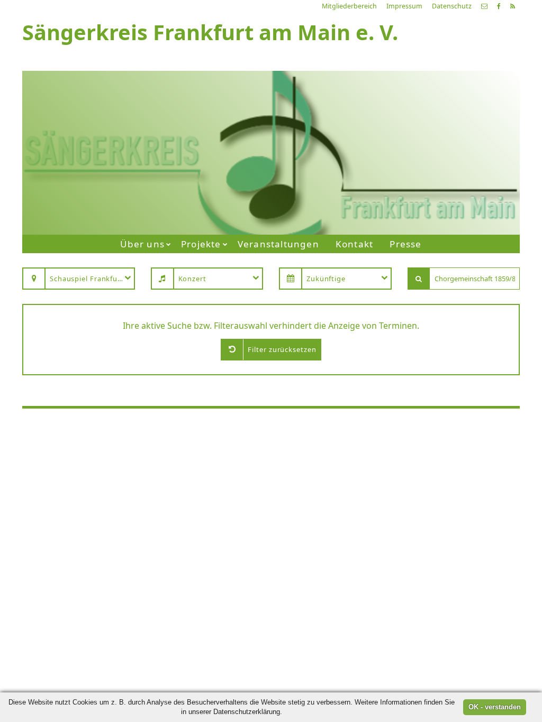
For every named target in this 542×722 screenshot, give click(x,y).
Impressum (404, 6)
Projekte (201, 244)
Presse (405, 244)
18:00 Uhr (379, 161)
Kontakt (354, 244)
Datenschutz (452, 6)
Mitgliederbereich (349, 6)
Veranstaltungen (278, 244)
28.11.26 (406, 108)
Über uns (142, 244)
